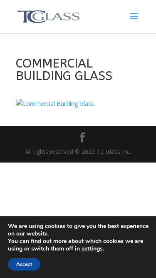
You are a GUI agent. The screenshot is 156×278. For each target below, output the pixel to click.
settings (92, 249)
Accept (24, 264)
